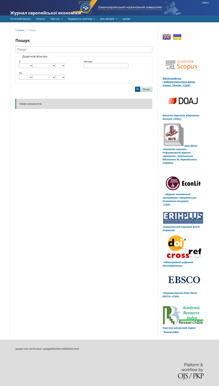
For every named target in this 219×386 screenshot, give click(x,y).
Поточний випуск (20, 18)
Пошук (146, 89)
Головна (19, 30)
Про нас (55, 18)
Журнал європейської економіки (45, 13)
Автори (88, 61)
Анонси (40, 18)
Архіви (126, 18)
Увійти (205, 2)
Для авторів (107, 18)
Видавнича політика (80, 18)
